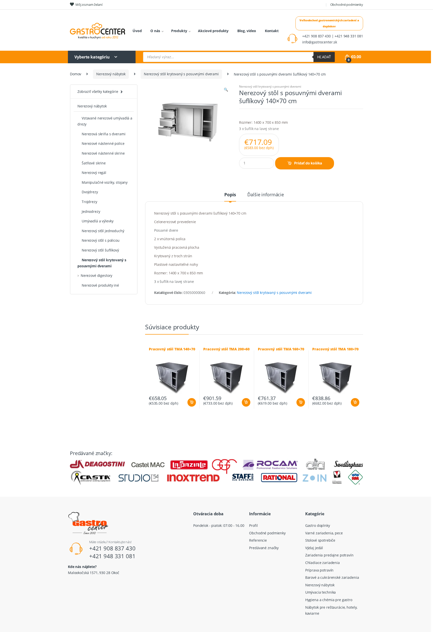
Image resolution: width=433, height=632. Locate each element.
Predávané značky (264, 547)
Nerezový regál (94, 172)
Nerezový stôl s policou (101, 240)
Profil (253, 525)
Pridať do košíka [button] (191, 402)
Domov (75, 74)
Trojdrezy (89, 201)
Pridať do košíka (308, 163)
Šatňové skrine (94, 163)
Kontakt (272, 30)
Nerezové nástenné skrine (103, 153)
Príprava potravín (319, 570)
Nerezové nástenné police (103, 143)
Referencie (258, 540)
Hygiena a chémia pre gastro (328, 599)
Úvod (137, 30)
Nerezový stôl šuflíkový (100, 250)
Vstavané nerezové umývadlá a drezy (104, 121)
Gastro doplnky (317, 525)
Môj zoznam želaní (88, 4)
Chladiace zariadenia (322, 562)
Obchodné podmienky (346, 4)
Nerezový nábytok (111, 74)
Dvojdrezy (90, 191)
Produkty (179, 30)
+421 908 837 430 (112, 548)
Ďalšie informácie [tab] (265, 195)
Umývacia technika (320, 592)
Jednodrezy (91, 211)
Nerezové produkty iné (100, 285)
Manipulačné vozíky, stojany (105, 182)
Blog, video (246, 30)
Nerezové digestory (96, 275)
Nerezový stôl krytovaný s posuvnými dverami (181, 74)
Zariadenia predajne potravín (329, 555)
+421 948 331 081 (112, 556)
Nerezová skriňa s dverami (103, 134)
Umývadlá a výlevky (97, 221)
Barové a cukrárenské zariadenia (332, 577)
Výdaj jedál (314, 547)
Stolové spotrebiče (320, 540)
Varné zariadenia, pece (324, 533)
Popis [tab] (230, 195)
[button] (225, 90)
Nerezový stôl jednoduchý (103, 230)
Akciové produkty (213, 30)
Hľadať (324, 57)
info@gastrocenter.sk (319, 42)
